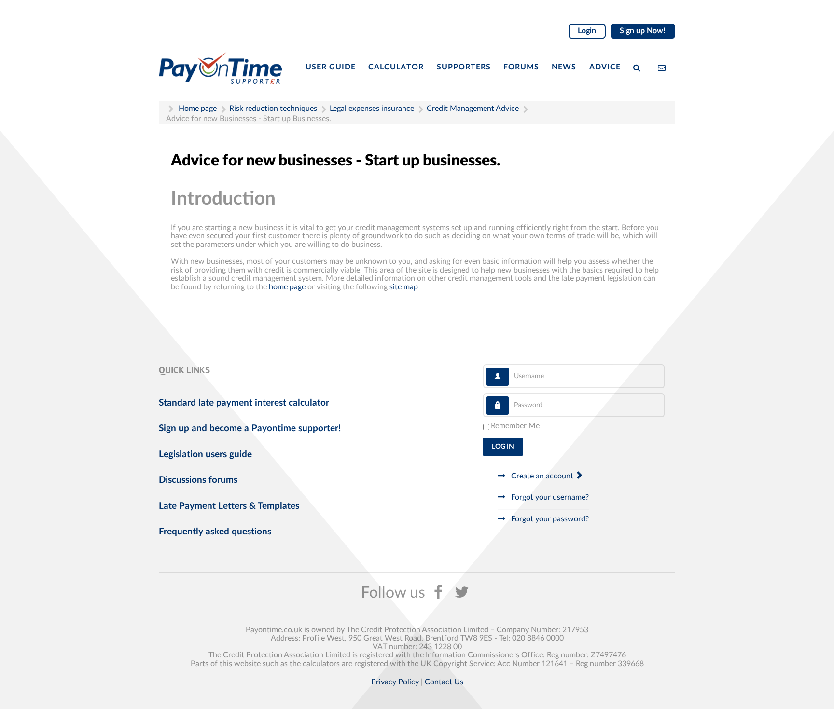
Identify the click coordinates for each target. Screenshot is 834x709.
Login (587, 31)
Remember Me (515, 426)
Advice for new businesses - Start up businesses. (335, 160)
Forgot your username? (549, 497)
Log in (503, 446)
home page (287, 287)
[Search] (639, 67)
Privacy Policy (395, 682)
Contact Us (444, 682)
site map (403, 287)
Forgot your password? (549, 519)
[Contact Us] (664, 67)
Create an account (542, 476)
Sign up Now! (643, 31)
